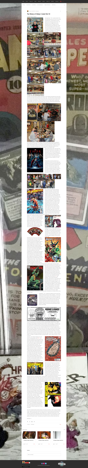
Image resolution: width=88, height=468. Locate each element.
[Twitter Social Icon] (45, 463)
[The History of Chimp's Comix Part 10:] (44, 435)
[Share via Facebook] (27, 421)
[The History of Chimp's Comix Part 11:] (29, 435)
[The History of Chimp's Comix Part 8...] (58, 435)
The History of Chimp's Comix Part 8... (58, 440)
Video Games (53, 4)
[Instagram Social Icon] (44, 463)
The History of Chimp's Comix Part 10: (43, 440)
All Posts (23, 4)
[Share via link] (34, 421)
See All (65, 429)
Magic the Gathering (47, 4)
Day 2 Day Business (40, 4)
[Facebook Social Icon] (42, 463)
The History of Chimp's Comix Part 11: (29, 440)
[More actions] (60, 11)
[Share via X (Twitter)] (29, 421)
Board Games (28, 4)
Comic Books (34, 4)
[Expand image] (35, 38)
